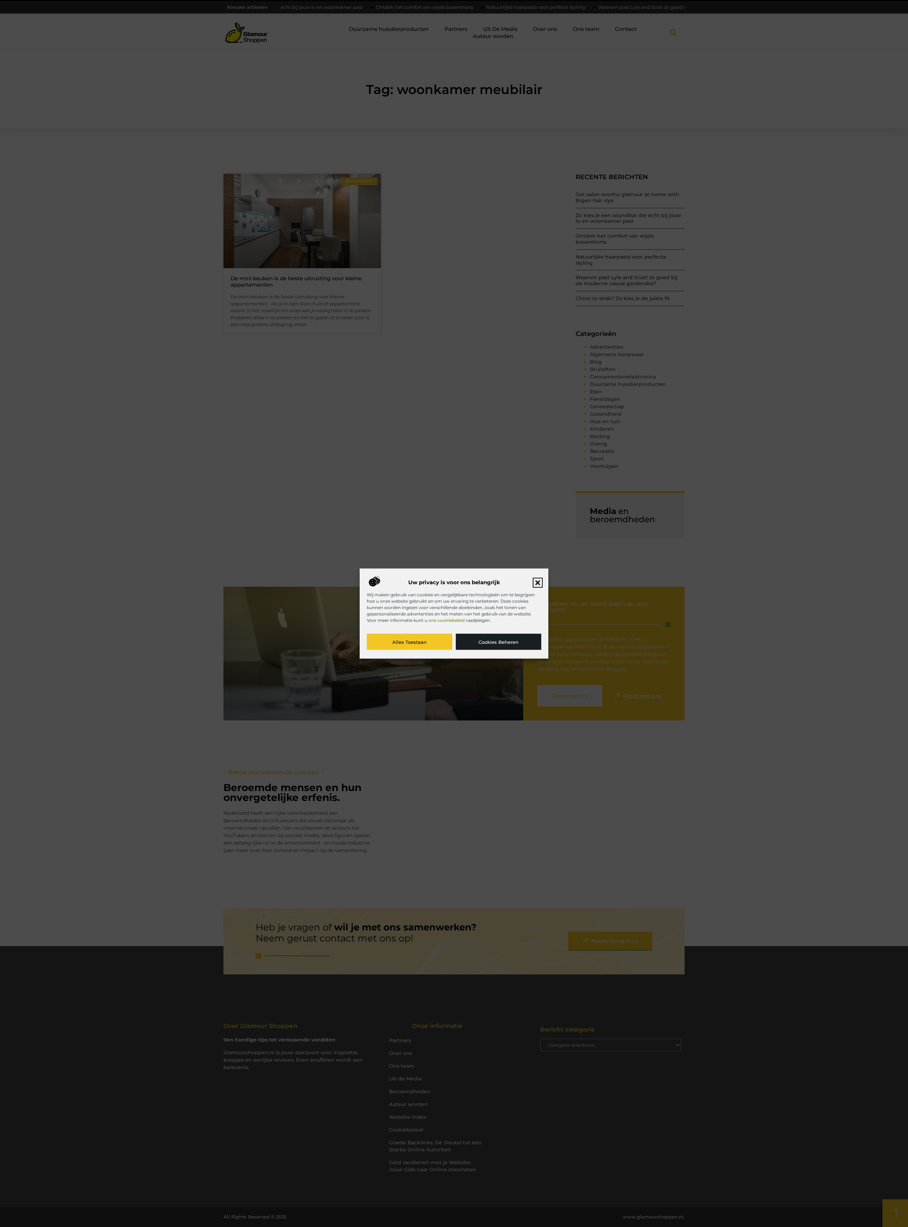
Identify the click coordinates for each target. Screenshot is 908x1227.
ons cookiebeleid (446, 620)
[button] (537, 582)
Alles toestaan (409, 642)
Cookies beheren (498, 642)
